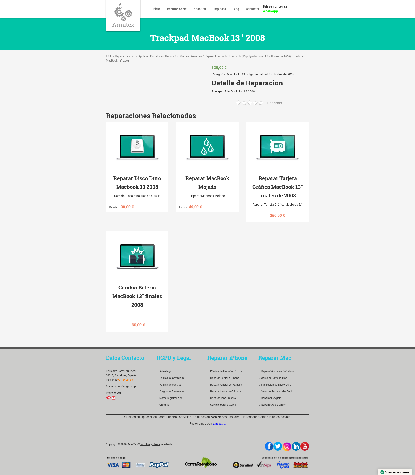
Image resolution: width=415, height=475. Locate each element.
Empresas (219, 9)
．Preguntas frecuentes (170, 391)
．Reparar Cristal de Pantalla (225, 384)
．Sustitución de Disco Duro (274, 384)
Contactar (252, 9)
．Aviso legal (164, 371)
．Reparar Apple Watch (272, 404)
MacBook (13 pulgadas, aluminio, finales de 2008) (260, 56)
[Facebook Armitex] (269, 446)
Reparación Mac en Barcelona (183, 56)
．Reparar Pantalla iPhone (223, 378)
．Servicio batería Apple (222, 404)
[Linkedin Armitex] (296, 446)
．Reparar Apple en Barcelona (276, 371)
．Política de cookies (169, 384)
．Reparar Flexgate (269, 398)
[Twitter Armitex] (277, 446)
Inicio (156, 9)
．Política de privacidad (171, 378)
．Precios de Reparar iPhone (225, 371)
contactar (217, 417)
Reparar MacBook (216, 56)
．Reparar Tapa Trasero (222, 398)
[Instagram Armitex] (287, 447)
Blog (236, 9)
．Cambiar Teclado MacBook (275, 391)
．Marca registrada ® (169, 398)
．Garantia (163, 404)
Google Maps (129, 386)
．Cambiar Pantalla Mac (272, 378)
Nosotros (199, 9)
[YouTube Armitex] (304, 446)
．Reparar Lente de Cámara (224, 391)
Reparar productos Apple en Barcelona (139, 56)
